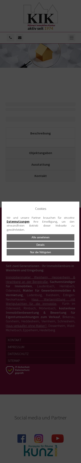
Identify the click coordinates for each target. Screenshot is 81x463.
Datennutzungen (18, 221)
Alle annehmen (40, 237)
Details (40, 244)
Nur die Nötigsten (40, 252)
